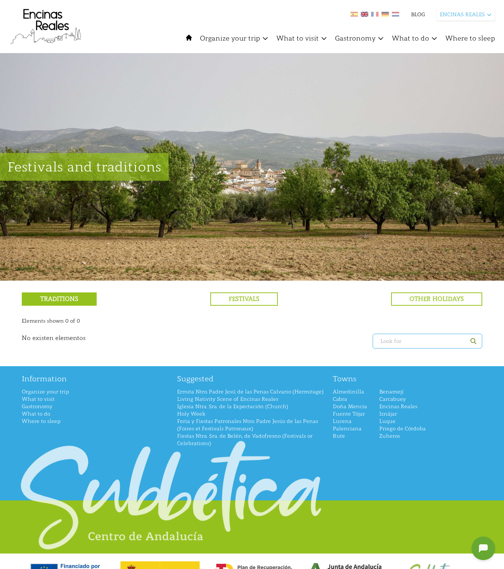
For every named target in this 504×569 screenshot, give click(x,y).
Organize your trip (230, 38)
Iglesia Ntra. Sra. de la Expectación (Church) (232, 406)
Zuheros (389, 436)
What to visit (297, 38)
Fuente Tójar (349, 414)
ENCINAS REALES (462, 14)
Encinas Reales (398, 406)
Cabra (340, 399)
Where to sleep (470, 38)
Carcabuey (392, 399)
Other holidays (437, 298)
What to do (410, 38)
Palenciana (347, 429)
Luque (387, 421)
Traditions (59, 298)
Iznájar (388, 414)
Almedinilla (348, 392)
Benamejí (391, 392)
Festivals (244, 298)
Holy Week (191, 414)
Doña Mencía (350, 406)
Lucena (342, 421)
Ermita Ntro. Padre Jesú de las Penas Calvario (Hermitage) (250, 392)
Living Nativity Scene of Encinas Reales (227, 399)
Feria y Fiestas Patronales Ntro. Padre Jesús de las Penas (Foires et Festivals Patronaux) (247, 425)
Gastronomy (355, 38)
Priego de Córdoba (402, 429)
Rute (339, 436)
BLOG (418, 14)
